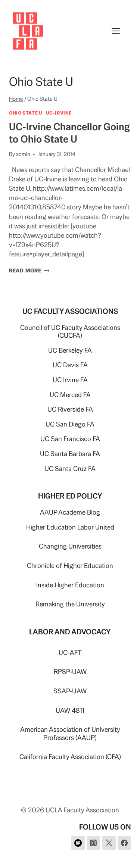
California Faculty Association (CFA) (70, 756)
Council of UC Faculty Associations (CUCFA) (70, 331)
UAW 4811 (70, 710)
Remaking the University (70, 604)
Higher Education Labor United (70, 527)
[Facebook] (124, 843)
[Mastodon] (78, 843)
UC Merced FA (70, 394)
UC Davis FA (70, 364)
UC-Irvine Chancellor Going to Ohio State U (69, 132)
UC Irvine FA (70, 379)
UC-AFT (70, 652)
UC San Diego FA (70, 424)
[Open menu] (119, 31)
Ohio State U (25, 113)
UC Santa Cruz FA (70, 468)
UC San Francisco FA (70, 438)
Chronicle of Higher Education (70, 565)
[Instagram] (93, 843)
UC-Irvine (59, 113)
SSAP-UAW (70, 691)
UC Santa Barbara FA (70, 453)
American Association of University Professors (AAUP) (70, 733)
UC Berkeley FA (70, 350)
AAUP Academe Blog (70, 512)
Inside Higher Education (70, 585)
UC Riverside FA (70, 409)
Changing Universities (70, 546)
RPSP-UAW (70, 671)
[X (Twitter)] (109, 843)
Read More (29, 270)
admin (23, 154)
